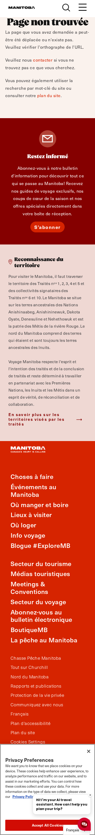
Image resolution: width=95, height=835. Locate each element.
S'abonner (47, 227)
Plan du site (23, 732)
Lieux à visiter (31, 514)
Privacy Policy (24, 796)
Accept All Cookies (47, 825)
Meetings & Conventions (29, 587)
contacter (43, 60)
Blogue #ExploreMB (40, 545)
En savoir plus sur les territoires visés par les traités (36, 419)
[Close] (88, 751)
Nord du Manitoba (30, 676)
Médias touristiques (40, 573)
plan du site (48, 95)
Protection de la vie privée (37, 695)
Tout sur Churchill (29, 667)
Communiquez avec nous (37, 704)
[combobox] (76, 830)
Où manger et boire (39, 504)
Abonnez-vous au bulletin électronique (41, 615)
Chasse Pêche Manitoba (36, 658)
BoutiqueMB (29, 629)
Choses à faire (32, 476)
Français (20, 714)
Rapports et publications (36, 686)
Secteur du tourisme (41, 563)
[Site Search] (66, 8)
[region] (47, 789)
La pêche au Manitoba (44, 640)
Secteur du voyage (38, 602)
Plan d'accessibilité (30, 723)
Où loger (23, 525)
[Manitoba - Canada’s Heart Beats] (21, 7)
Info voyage (28, 535)
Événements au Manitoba (33, 490)
